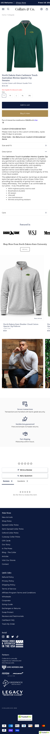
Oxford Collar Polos (10, 533)
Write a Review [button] (26, 470)
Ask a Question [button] (26, 476)
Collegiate (11, 15)
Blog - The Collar (9, 552)
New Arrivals (7, 517)
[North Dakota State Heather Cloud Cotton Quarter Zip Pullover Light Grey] (22, 288)
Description (7, 152)
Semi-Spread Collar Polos (13, 529)
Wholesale (6, 597)
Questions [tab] (21, 481)
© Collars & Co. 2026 (9, 708)
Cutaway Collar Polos (11, 537)
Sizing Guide (7, 604)
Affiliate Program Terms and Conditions (19, 593)
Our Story (6, 544)
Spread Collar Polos (10, 525)
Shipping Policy (8, 585)
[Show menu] (4, 9)
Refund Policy (8, 577)
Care (4, 213)
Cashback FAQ (8, 620)
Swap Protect (7, 612)
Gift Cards (6, 541)
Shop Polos (7, 521)
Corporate (6, 600)
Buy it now (25, 113)
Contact (5, 564)
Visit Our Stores (8, 560)
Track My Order (8, 624)
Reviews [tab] (6, 481)
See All (25, 249)
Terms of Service (9, 589)
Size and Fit (7, 145)
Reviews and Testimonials (13, 616)
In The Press (7, 548)
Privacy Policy (8, 581)
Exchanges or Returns (11, 608)
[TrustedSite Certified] (25, 718)
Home (4, 15)
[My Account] (41, 9)
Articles (5, 556)
